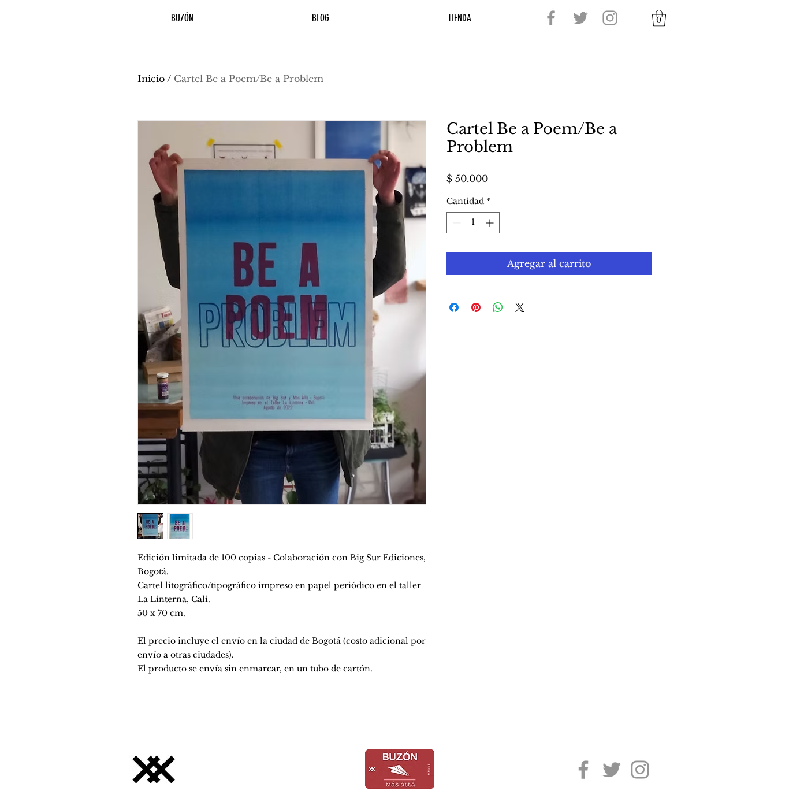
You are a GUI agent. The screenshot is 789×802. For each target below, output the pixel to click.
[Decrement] (455, 223)
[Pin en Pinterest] (476, 307)
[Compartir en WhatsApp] (498, 307)
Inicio (151, 78)
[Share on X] (520, 307)
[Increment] (490, 223)
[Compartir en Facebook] (454, 307)
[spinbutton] (473, 223)
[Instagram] (610, 18)
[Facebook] (551, 18)
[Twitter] (580, 18)
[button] (659, 18)
